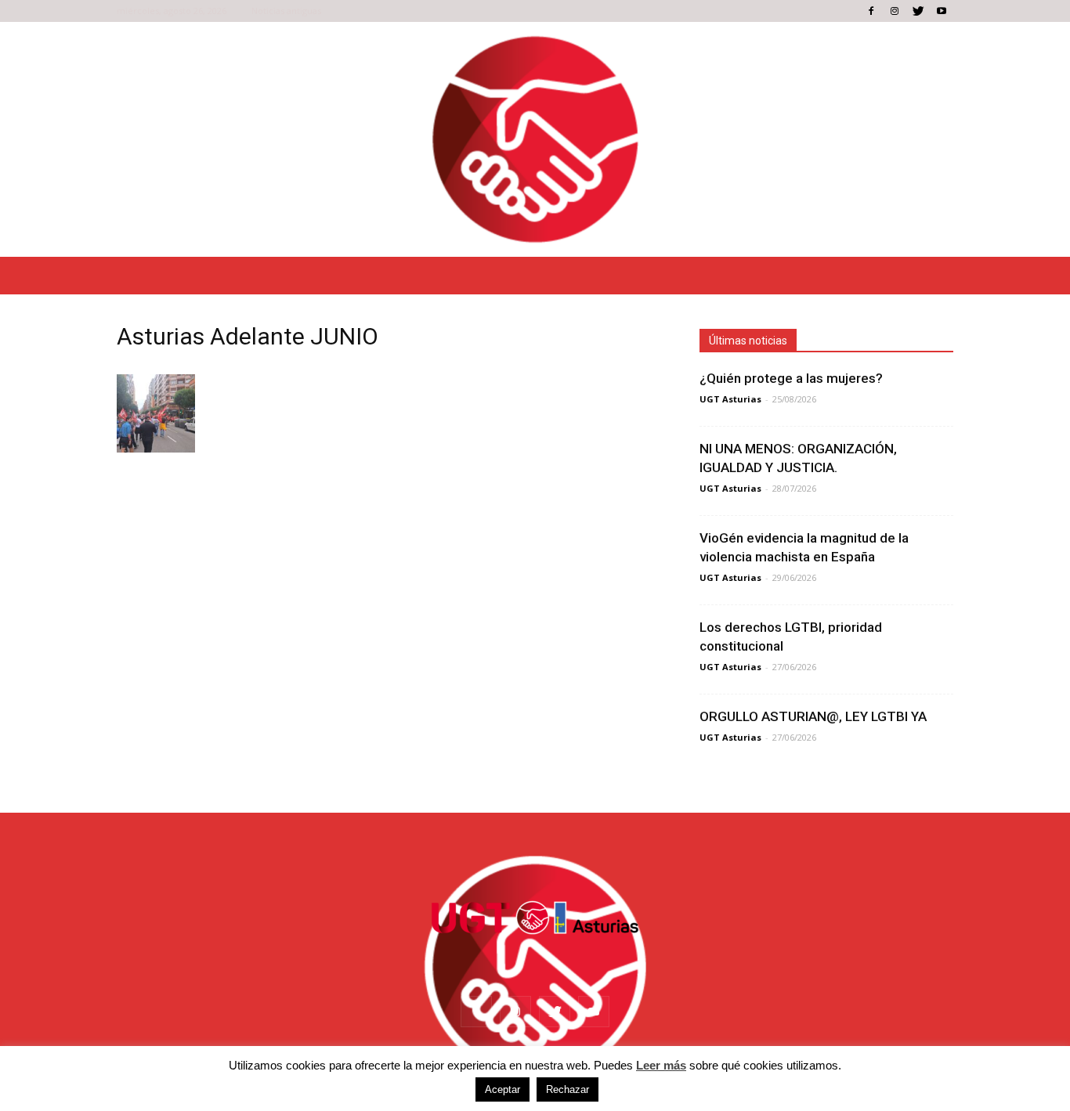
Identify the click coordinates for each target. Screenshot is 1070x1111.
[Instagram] (894, 11)
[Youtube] (941, 11)
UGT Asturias (730, 399)
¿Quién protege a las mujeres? (791, 378)
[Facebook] (871, 11)
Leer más (661, 1065)
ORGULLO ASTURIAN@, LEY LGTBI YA (813, 716)
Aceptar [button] (502, 1089)
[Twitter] (918, 11)
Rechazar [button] (567, 1089)
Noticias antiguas (286, 10)
